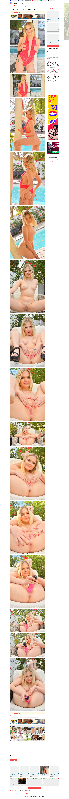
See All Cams (52, 45)
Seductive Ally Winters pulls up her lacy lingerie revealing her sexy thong (52, 75)
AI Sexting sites (50, 48)
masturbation (17, 717)
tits (35, 717)
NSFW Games (55, 48)
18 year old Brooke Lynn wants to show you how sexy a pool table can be (53, 54)
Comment (11, 745)
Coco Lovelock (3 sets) (17, 12)
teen (33, 717)
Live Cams (12, 6)
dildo (14, 717)
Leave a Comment (37, 715)
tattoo (32, 717)
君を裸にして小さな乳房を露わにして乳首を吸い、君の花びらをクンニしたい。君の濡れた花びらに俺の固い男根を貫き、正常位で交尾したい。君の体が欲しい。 (53, 64)
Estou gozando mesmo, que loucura (52, 71)
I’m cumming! (53, 163)
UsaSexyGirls (18, 3)
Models (29, 6)
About (38, 6)
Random (33, 6)
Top (25, 6)
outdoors (21, 717)
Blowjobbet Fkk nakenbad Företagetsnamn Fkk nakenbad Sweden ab (53, 56)
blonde (12, 717)
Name (10, 755)
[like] (10, 715)
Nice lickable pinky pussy (50, 89)
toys (37, 717)
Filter (17, 6)
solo (29, 717)
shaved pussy (27, 717)
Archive (21, 6)
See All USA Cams (34, 787)
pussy (23, 717)
